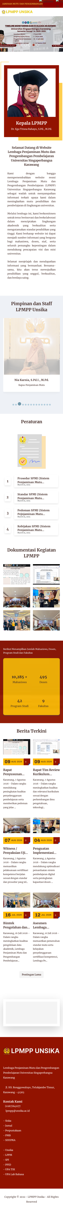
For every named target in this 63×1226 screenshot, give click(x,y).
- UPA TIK (9, 1169)
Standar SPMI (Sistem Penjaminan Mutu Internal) (32, 496)
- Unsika (8, 1150)
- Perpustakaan (12, 1130)
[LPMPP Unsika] (17, 12)
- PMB (7, 1135)
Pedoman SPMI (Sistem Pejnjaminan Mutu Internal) (33, 512)
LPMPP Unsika (36, 1196)
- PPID (7, 1164)
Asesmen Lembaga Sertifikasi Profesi (46, 925)
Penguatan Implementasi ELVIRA (43, 851)
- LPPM (7, 1154)
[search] (49, 12)
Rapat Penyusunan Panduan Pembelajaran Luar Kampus (13, 772)
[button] (25, 44)
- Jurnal (7, 1125)
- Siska (7, 1120)
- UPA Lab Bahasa (13, 1174)
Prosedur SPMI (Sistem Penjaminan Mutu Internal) (33, 480)
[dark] (54, 12)
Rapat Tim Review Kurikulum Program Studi (46, 772)
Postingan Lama (31, 974)
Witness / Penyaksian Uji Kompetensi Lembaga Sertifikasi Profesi (16, 851)
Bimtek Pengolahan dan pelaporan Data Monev (15, 925)
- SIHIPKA (9, 1140)
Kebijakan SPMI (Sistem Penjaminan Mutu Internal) (33, 528)
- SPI (6, 1159)
